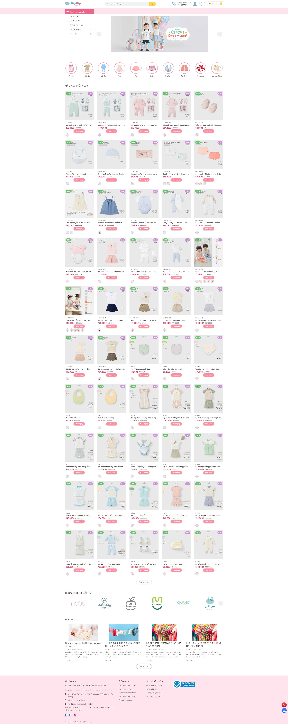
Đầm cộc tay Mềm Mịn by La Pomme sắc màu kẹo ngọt (87, 223)
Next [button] (219, 34)
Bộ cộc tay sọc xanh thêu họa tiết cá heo (82, 515)
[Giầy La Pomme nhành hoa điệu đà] (208, 105)
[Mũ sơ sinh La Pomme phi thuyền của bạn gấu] (111, 154)
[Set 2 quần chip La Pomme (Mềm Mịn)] (208, 154)
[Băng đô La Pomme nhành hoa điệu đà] (144, 154)
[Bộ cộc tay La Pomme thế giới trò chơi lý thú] (111, 349)
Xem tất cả (143, 582)
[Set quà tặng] (217, 68)
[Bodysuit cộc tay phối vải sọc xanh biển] (144, 447)
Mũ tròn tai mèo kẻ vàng (172, 564)
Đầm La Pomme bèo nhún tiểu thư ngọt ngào (116, 223)
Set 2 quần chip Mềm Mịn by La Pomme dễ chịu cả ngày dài (186, 174)
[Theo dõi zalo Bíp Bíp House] (70, 714)
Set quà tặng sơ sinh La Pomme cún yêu (82, 125)
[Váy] (119, 68)
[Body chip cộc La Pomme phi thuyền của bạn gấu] (144, 203)
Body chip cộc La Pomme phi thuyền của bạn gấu (150, 223)
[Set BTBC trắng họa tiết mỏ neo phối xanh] (144, 544)
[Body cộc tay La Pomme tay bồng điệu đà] (79, 252)
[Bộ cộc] (87, 68)
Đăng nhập (202, 5)
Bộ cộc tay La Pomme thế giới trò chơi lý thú (116, 369)
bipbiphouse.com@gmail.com (82, 704)
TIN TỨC (69, 619)
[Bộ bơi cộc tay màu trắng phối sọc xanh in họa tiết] (79, 447)
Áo (136, 76)
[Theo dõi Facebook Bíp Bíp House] (66, 714)
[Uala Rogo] (157, 603)
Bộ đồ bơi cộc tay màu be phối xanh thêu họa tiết (215, 418)
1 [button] (157, 49)
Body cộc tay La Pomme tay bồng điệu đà (82, 272)
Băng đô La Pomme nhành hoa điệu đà (146, 174)
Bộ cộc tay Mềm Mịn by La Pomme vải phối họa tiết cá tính (89, 320)
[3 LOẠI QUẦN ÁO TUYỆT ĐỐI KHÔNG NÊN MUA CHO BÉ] (204, 632)
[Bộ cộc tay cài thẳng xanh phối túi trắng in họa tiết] (144, 495)
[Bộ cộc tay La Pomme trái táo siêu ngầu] (144, 300)
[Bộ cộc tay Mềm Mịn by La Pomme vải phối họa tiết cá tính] (79, 300)
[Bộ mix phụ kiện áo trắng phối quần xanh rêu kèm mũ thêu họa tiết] (176, 447)
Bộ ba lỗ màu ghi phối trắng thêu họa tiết (82, 564)
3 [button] (162, 49)
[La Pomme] (131, 603)
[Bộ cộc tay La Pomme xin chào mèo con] (79, 349)
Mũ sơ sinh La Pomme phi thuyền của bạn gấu (116, 174)
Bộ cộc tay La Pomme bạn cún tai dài (210, 320)
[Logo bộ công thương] (184, 684)
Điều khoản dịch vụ (153, 696)
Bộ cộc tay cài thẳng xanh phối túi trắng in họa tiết (151, 515)
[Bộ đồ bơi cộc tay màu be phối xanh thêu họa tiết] (208, 398)
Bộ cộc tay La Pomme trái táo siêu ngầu (147, 320)
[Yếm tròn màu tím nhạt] (176, 349)
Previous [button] (99, 34)
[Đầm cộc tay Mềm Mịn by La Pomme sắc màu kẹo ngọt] (79, 203)
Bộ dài (103, 76)
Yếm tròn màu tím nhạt (172, 369)
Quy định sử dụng (125, 700)
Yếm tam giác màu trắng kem (207, 369)
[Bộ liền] (71, 68)
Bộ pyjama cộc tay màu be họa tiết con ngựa (116, 467)
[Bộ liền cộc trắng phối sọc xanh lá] (208, 447)
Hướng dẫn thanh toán (154, 689)
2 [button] (159, 49)
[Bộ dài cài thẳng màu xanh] (111, 544)
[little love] (210, 603)
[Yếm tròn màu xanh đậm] (144, 349)
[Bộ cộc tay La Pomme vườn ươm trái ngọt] (176, 300)
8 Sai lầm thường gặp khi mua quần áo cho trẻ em (83, 644)
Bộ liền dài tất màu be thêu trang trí (209, 564)
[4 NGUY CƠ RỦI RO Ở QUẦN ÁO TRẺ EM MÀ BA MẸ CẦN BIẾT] (123, 632)
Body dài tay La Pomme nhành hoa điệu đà (212, 223)
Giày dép (200, 76)
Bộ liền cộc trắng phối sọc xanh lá (208, 467)
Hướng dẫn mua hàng (154, 685)
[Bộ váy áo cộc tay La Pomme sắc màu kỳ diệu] (111, 252)
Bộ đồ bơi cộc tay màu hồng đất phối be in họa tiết (183, 418)
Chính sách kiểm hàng (127, 696)
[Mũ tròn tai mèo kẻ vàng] (176, 544)
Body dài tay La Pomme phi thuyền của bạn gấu (182, 223)
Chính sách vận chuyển (127, 685)
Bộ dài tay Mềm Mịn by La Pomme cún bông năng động (217, 272)
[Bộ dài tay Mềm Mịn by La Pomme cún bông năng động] (208, 252)
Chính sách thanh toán (127, 693)
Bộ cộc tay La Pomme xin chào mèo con (82, 369)
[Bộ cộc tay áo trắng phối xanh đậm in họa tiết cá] (208, 495)
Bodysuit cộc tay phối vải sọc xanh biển (146, 467)
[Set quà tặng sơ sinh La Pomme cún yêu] (79, 105)
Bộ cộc (87, 76)
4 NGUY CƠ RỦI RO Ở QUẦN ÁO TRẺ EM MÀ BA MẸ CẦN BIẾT (122, 644)
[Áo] (136, 68)
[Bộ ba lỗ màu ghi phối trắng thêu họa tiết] (79, 544)
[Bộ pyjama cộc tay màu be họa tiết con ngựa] (111, 447)
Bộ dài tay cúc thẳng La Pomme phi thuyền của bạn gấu (185, 272)
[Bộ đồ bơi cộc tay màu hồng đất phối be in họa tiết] (176, 398)
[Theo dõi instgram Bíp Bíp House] (75, 714)
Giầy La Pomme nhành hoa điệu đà (209, 125)
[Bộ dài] (103, 68)
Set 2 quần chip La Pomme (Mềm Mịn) (210, 174)
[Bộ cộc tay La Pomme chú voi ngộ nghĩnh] (111, 300)
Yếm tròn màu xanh (73, 418)
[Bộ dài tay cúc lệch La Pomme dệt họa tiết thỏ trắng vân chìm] (144, 252)
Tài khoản (202, 3)
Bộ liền (71, 76)
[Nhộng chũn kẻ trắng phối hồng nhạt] (144, 398)
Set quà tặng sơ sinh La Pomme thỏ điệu (147, 125)
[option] (159, 34)
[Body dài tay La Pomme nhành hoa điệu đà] (208, 203)
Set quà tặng (217, 76)
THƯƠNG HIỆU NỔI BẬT (78, 593)
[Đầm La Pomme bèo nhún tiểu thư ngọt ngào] (111, 203)
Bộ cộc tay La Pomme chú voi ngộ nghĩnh (114, 320)
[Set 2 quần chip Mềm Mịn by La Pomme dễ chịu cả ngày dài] (176, 154)
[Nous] (78, 603)
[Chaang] (183, 603)
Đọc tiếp (68, 660)
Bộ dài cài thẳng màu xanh (109, 564)
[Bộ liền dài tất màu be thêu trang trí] (208, 544)
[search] (152, 4)
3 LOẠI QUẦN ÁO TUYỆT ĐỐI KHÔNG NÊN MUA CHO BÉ (203, 644)
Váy (119, 76)
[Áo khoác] (184, 68)
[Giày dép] (200, 68)
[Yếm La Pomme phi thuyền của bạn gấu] (79, 154)
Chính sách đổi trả (126, 689)
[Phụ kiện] (168, 68)
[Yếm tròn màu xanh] (79, 398)
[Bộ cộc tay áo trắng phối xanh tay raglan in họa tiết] (111, 495)
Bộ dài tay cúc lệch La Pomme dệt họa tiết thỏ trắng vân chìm (155, 272)
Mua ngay (79, 131)
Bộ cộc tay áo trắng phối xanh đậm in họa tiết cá (215, 515)
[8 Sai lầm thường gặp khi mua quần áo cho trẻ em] (83, 632)
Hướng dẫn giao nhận (154, 693)
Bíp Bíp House (87, 722)
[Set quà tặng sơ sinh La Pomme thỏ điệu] (144, 105)
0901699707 (182, 5)
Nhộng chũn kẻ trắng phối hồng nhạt (145, 418)
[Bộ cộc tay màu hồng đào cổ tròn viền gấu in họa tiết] (176, 495)
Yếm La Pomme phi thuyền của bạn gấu (81, 174)
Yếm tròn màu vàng (106, 418)
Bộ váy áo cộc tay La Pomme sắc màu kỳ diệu (116, 272)
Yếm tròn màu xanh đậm (140, 369)
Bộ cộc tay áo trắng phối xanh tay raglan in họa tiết (119, 515)
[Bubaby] (104, 603)
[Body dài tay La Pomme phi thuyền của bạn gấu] (176, 203)
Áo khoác (184, 76)
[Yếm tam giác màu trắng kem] (208, 349)
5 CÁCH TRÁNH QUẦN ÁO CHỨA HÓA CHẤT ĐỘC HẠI (163, 644)
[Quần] (152, 68)
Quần (152, 76)
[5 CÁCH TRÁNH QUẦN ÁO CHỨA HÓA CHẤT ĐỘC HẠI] (164, 632)
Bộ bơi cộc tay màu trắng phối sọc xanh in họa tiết (86, 467)
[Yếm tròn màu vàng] (111, 398)
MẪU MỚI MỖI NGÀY (76, 85)
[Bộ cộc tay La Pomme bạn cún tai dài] (208, 300)
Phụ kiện (168, 76)
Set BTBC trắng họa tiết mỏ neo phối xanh (147, 564)
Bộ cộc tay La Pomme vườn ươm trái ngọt (179, 320)
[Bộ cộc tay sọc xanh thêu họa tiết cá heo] (79, 495)
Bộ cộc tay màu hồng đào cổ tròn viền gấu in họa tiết (184, 515)
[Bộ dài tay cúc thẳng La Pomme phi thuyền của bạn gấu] (176, 252)
